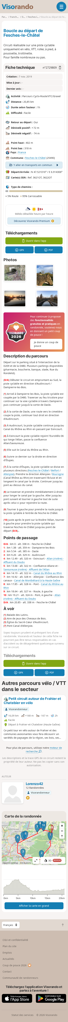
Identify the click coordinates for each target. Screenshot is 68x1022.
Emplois (7, 952)
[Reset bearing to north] (62, 836)
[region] (34, 843)
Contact (7, 971)
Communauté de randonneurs (20, 977)
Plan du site (9, 946)
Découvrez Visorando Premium (32, 221)
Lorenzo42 (34, 784)
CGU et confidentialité (15, 940)
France (22, 152)
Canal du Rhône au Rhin (47, 573)
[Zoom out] (62, 830)
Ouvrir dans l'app (36, 240)
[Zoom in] (62, 825)
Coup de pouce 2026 (15, 965)
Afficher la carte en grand (34, 905)
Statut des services (22, 1015)
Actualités (8, 958)
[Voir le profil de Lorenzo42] (13, 793)
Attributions (25, 862)
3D (54, 860)
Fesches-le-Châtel (35, 158)
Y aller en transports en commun (33, 165)
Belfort (55, 470)
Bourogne (58, 474)
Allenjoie (8, 474)
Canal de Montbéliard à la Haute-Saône (37, 580)
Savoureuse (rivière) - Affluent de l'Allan (26, 569)
